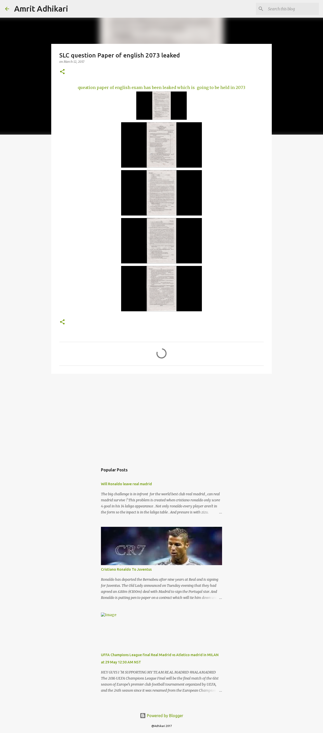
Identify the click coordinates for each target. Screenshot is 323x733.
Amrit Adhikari (41, 8)
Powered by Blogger (164, 715)
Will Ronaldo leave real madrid (126, 484)
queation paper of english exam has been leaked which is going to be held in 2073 (161, 87)
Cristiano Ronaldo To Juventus (126, 569)
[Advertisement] (161, 416)
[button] (62, 72)
